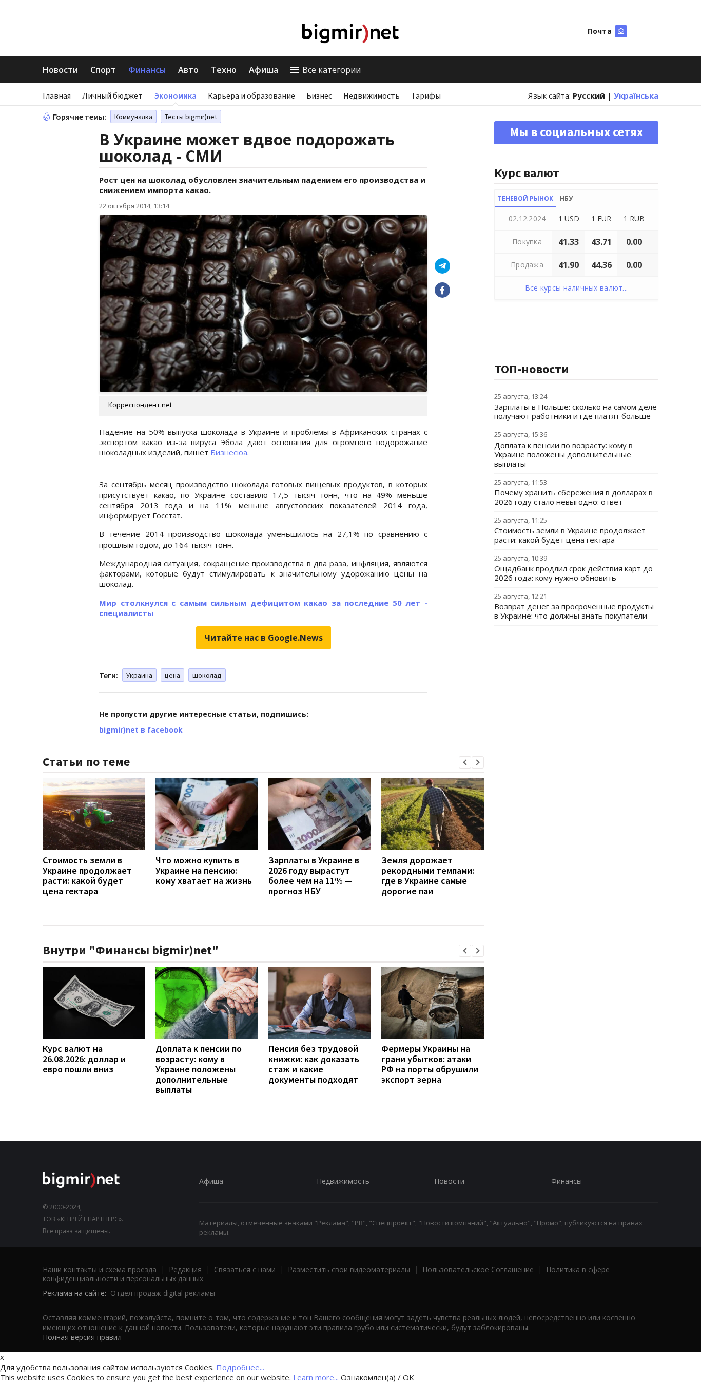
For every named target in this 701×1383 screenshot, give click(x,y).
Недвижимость (371, 95)
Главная (57, 95)
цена (172, 675)
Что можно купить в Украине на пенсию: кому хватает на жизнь (203, 870)
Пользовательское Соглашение (478, 1269)
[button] (465, 762)
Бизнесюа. (229, 452)
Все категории (331, 69)
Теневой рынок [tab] (525, 198)
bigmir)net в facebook (141, 730)
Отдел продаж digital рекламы (162, 1293)
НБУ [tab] (566, 198)
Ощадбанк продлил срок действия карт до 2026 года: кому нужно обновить (573, 573)
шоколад (207, 675)
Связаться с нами (245, 1269)
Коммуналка (133, 116)
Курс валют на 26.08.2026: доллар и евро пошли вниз (84, 1059)
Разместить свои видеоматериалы (349, 1269)
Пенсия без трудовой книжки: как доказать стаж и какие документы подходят (313, 1064)
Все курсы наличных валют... (576, 288)
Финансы (147, 69)
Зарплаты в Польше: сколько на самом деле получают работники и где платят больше (575, 411)
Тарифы (426, 95)
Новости (60, 69)
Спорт (103, 69)
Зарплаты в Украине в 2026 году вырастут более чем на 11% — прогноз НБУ (313, 875)
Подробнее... (240, 1367)
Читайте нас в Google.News (263, 637)
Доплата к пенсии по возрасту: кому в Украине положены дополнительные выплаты (198, 1069)
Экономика (175, 95)
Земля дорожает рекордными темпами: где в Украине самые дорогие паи (427, 875)
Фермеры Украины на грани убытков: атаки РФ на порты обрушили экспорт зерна (429, 1064)
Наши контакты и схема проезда (100, 1269)
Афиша (263, 69)
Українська (636, 95)
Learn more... (316, 1377)
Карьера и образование (251, 95)
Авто (188, 69)
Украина (139, 675)
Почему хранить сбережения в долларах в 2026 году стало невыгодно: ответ (573, 497)
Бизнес (319, 95)
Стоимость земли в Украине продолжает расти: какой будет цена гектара (87, 875)
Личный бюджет (112, 95)
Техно (224, 69)
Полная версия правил (82, 1337)
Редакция (185, 1269)
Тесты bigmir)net (191, 116)
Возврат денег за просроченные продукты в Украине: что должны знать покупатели (574, 611)
